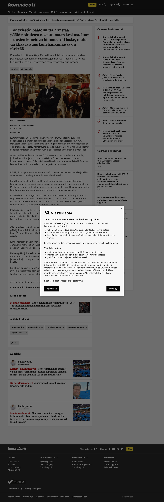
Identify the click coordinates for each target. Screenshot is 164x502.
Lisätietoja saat (63, 280)
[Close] (121, 208)
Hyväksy (113, 289)
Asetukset (52, 289)
